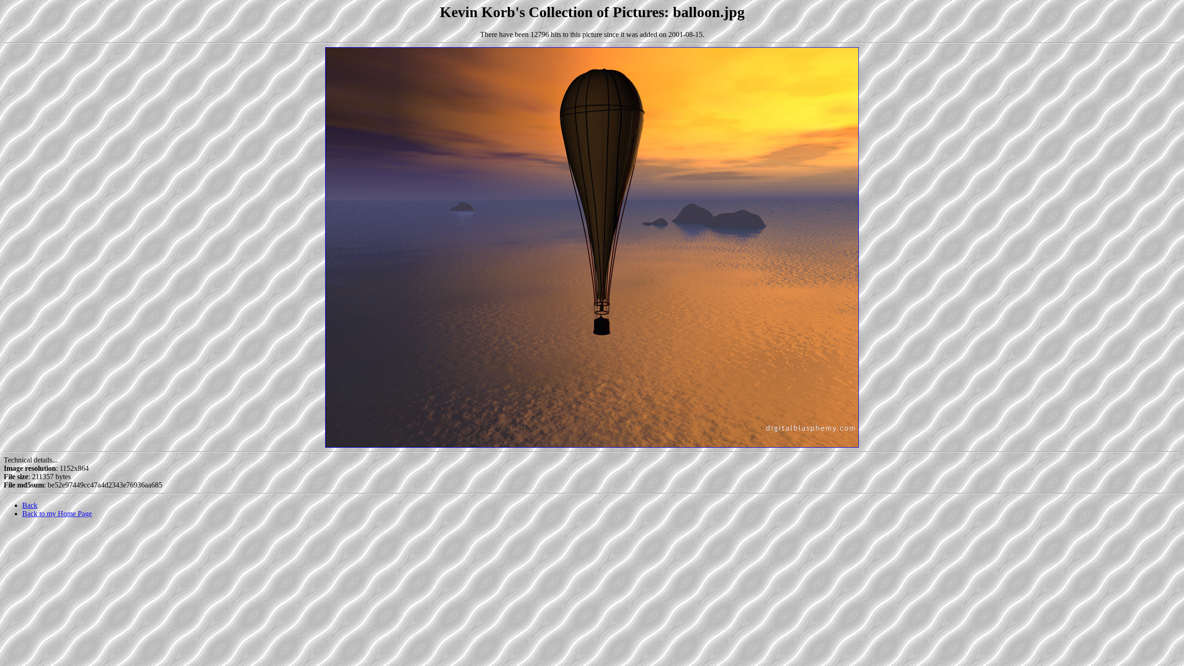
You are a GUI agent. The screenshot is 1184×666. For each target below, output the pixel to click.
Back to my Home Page (57, 514)
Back (29, 505)
